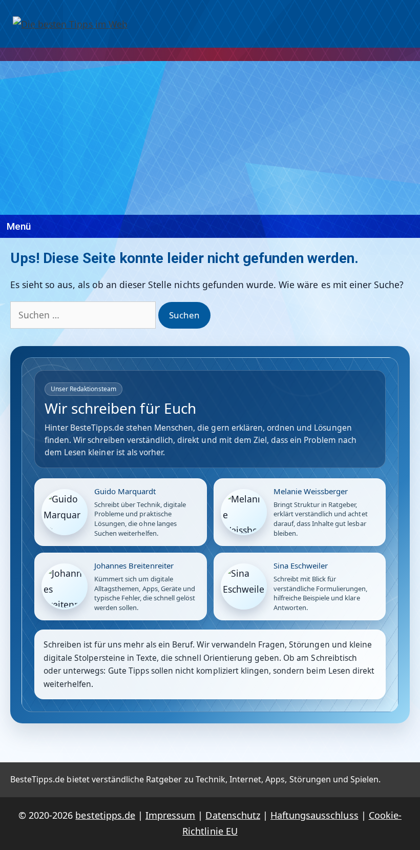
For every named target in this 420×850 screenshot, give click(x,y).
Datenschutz (232, 815)
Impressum (170, 815)
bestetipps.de (105, 815)
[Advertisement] (210, 138)
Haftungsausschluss (314, 815)
